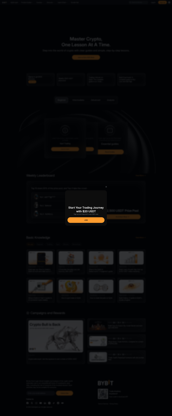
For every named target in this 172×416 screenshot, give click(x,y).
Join (86, 220)
